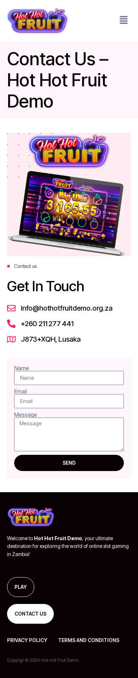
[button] (124, 20)
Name (21, 368)
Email (20, 391)
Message (25, 414)
